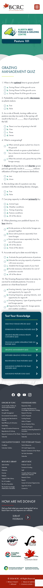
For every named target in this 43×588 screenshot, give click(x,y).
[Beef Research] (14, 7)
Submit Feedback (18, 517)
